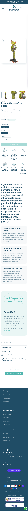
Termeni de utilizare (12, 495)
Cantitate (3, 136)
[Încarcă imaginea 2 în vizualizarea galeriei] (14, 95)
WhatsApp (23, 173)
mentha (12, 491)
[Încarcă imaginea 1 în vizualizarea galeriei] (5, 95)
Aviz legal (20, 495)
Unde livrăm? (6, 440)
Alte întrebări (6, 444)
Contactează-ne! (16, 369)
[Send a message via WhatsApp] (25, 508)
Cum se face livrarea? (8, 437)
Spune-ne (7, 331)
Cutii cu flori (6, 417)
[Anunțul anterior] (2, 1)
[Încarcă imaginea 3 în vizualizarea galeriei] (22, 95)
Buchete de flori (7, 414)
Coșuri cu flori (6, 421)
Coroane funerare (7, 424)
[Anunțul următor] (25, 1)
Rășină (5, 133)
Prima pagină (6, 394)
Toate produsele (7, 398)
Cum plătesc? (6, 433)
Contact (5, 405)
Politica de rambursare (20, 493)
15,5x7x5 (6, 127)
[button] (3, 8)
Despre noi (6, 401)
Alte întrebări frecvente (14, 373)
